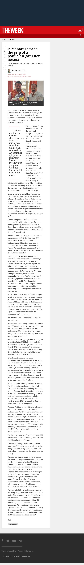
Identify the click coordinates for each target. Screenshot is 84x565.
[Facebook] (3, 540)
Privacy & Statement (25, 551)
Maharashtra (13, 524)
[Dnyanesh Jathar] (9, 70)
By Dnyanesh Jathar (19, 70)
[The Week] (13, 29)
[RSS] (19, 540)
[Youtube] (14, 540)
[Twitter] (8, 540)
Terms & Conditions (9, 551)
